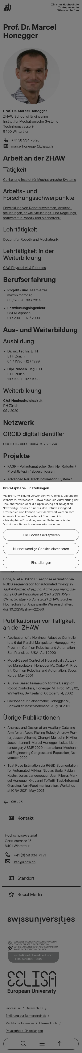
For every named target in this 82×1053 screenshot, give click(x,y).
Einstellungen (41, 563)
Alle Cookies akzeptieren (41, 535)
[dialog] (41, 526)
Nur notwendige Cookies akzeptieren (41, 549)
